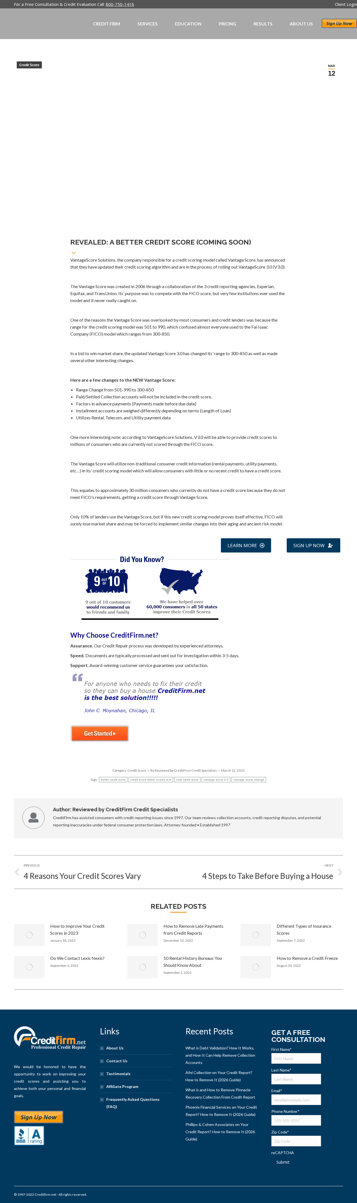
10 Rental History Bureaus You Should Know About (192, 961)
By (183, 770)
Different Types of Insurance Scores (304, 929)
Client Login (346, 4)
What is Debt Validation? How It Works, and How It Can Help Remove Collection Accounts (220, 1055)
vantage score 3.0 (216, 779)
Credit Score (29, 65)
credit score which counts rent (151, 779)
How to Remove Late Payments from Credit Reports (193, 929)
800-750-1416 (120, 4)
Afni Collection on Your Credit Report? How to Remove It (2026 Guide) (218, 1076)
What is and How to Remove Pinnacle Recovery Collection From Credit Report (220, 1093)
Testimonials (118, 1073)
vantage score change (248, 779)
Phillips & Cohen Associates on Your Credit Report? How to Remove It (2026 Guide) (220, 1131)
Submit (283, 1162)
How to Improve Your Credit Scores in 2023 (77, 929)
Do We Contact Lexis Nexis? (77, 958)
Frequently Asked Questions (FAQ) (133, 1103)
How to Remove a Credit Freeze (307, 958)
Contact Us (116, 1060)
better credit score (113, 779)
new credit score (187, 779)
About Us (115, 1048)
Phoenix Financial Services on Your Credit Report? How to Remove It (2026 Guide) (221, 1111)
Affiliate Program (122, 1086)
